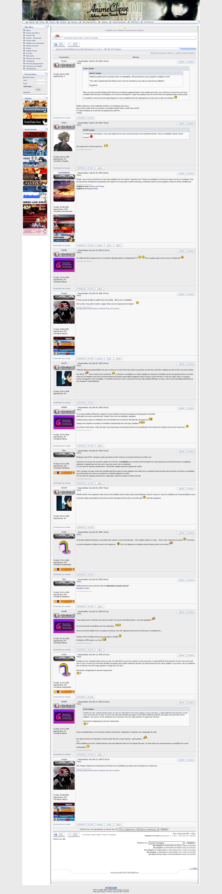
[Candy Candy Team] (64, 223)
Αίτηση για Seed (32, 46)
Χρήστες (105, 22)
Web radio (30, 56)
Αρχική (31, 22)
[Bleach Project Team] (64, 217)
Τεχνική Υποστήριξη (91, 38)
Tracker (52, 22)
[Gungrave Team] (64, 339)
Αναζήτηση (30, 61)
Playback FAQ (92, 189)
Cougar (64, 293)
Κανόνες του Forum (33, 58)
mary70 (64, 363)
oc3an (64, 532)
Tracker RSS (30, 40)
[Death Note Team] (64, 226)
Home (28, 30)
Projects (63, 22)
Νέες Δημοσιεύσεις (90, 22)
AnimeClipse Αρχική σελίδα (73, 38)
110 (112, 49)
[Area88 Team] (64, 235)
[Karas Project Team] (64, 220)
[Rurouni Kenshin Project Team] (64, 229)
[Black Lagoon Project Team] (64, 238)
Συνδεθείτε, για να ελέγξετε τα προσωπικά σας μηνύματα (124, 30)
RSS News (135, 22)
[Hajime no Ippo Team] (64, 241)
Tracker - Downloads (33, 38)
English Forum (31, 51)
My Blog (79, 308)
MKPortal (96, 890)
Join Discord (148, 22)
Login (38, 89)
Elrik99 (64, 250)
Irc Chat (29, 53)
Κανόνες (74, 22)
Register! (26, 92)
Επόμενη (117, 49)
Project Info (30, 35)
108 (105, 49)
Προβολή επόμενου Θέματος (185, 53)
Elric (64, 450)
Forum (42, 22)
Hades (64, 123)
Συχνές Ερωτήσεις (120, 22)
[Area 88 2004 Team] (64, 354)
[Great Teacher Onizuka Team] (64, 345)
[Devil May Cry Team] (64, 348)
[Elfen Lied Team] (64, 232)
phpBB (120, 872)
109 (108, 49)
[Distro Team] (64, 351)
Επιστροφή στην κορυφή (61, 118)
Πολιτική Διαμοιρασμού (34, 63)
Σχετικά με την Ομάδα (34, 66)
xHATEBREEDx (64, 173)
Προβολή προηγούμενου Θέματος (162, 53)
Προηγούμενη (89, 49)
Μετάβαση (164, 829)
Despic (64, 61)
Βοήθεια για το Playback (35, 43)
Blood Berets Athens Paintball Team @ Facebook (101, 308)
